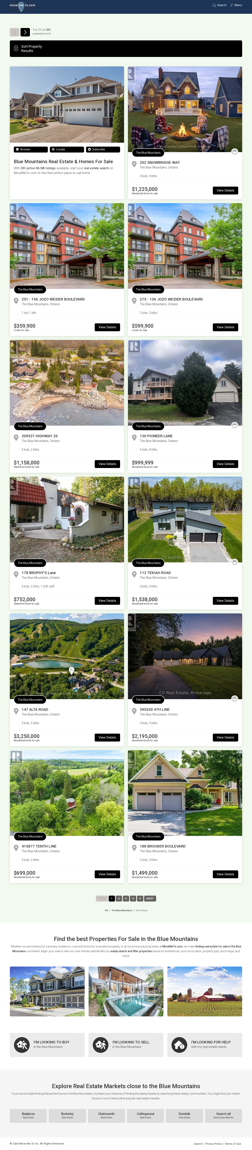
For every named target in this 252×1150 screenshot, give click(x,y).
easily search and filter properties (131, 951)
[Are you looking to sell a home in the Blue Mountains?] (126, 1045)
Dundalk (184, 1115)
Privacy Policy (214, 1144)
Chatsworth (106, 1115)
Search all (223, 1115)
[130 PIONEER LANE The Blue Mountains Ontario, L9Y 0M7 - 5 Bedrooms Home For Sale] (185, 383)
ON (106, 910)
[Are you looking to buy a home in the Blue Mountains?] (47, 1045)
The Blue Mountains (148, 152)
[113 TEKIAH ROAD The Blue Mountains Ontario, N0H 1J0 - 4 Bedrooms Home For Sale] (185, 519)
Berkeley (67, 1115)
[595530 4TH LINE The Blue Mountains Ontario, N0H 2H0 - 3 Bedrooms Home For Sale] (185, 656)
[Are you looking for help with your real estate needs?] (205, 1045)
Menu (238, 5)
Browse (25, 149)
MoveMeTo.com (172, 946)
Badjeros (28, 1115)
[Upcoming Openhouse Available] (234, 151)
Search (222, 5)
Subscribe (98, 149)
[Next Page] (25, 32)
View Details (225, 190)
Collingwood (145, 1115)
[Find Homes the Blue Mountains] (47, 991)
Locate (60, 149)
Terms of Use (233, 1144)
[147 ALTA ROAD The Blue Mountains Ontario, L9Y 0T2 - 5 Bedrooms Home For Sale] (67, 656)
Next (150, 898)
